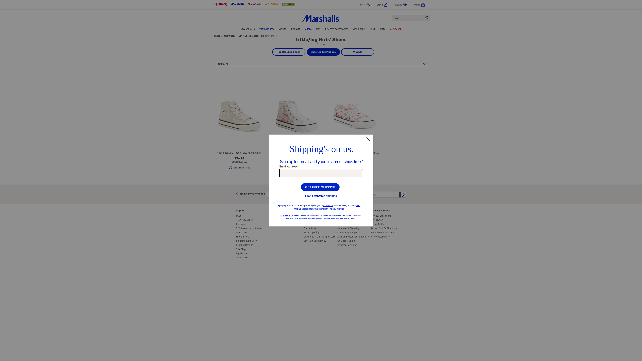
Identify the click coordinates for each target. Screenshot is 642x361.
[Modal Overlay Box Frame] (321, 180)
